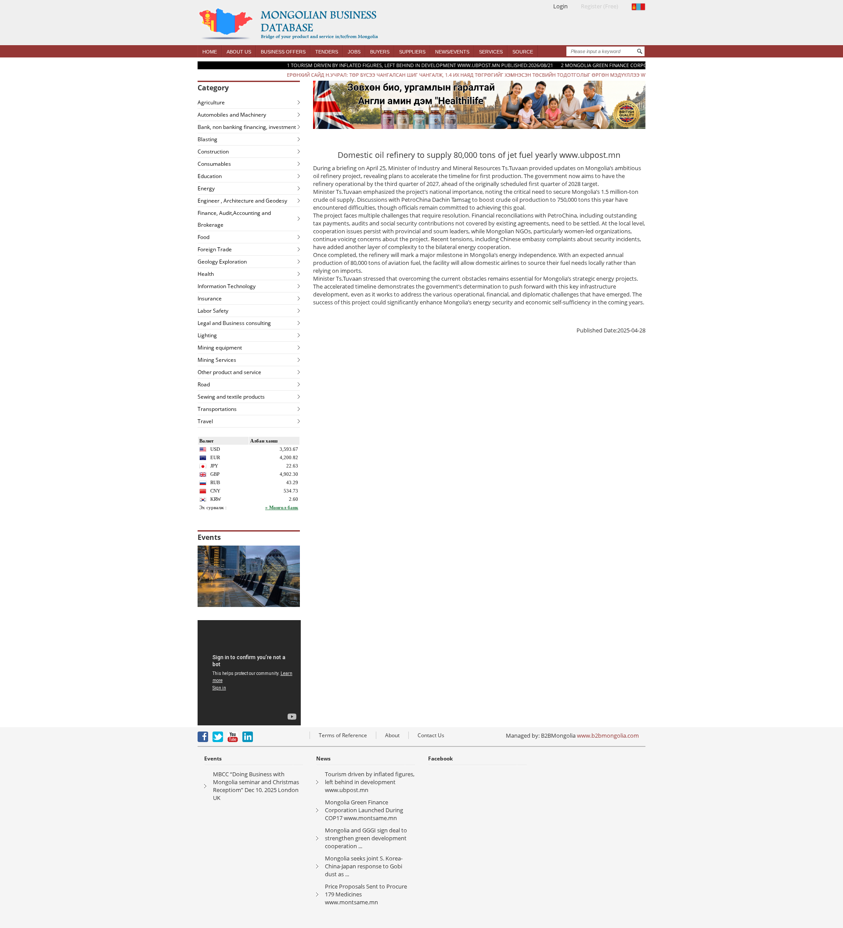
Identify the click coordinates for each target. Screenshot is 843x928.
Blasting (207, 139)
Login (560, 6)
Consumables (214, 164)
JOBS (354, 51)
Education (210, 176)
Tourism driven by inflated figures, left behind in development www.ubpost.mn (369, 782)
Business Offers (283, 51)
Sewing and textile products (231, 396)
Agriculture (211, 102)
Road (204, 384)
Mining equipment (220, 347)
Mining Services (217, 360)
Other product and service (229, 372)
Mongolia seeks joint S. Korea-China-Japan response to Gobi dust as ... (364, 866)
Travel (205, 421)
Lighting (207, 335)
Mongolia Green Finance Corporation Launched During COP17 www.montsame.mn (364, 810)
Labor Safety (213, 310)
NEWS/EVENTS (452, 51)
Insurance (210, 298)
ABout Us (239, 51)
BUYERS (379, 51)
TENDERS (326, 51)
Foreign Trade (215, 249)
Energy (206, 188)
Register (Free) (599, 6)
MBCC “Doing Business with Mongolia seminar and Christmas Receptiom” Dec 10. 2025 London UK (256, 786)
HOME (209, 51)
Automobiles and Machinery (232, 114)
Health (206, 274)
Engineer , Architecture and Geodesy (242, 200)
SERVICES (491, 51)
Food (203, 237)
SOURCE (522, 51)
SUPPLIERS (412, 51)
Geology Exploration (222, 261)
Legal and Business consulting (234, 323)
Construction (213, 151)
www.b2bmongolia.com (608, 735)
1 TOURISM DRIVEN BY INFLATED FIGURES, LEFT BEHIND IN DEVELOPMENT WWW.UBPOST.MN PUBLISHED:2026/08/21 (397, 65)
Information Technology (227, 286)
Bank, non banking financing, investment (247, 127)
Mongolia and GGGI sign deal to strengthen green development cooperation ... (366, 838)
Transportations (217, 409)
